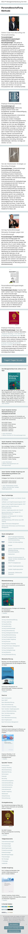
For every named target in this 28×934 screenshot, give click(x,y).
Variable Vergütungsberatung (15, 566)
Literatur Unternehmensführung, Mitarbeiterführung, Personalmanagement (16, 550)
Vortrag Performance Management (11, 645)
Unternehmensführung (7, 782)
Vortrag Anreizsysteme (8, 648)
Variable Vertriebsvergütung (15, 542)
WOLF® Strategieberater (14, 562)
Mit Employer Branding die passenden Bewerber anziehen (13, 342)
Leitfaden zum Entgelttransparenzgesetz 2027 (14, 502)
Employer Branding (6, 767)
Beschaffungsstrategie (7, 854)
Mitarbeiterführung (6, 772)
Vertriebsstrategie (6, 846)
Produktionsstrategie (7, 850)
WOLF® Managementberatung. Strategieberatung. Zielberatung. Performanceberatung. (16, 538)
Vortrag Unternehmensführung (9, 619)
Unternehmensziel (6, 789)
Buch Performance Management (10, 722)
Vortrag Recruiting (6, 624)
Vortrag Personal (6, 641)
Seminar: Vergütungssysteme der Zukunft (12, 510)
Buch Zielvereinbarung (7, 704)
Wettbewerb (5, 793)
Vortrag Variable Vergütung (9, 639)
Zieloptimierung (6, 796)
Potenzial (4, 776)
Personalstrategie (6, 843)
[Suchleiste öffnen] (21, 1)
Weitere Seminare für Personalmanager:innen (14, 435)
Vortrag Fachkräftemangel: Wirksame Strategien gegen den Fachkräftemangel (12, 232)
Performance (5, 774)
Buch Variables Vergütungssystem (10, 709)
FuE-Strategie (5, 859)
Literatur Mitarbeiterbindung (9, 711)
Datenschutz (11, 554)
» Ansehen (4, 613)
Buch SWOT (5, 700)
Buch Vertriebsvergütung (8, 713)
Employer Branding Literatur (11, 328)
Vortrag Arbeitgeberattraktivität (10, 632)
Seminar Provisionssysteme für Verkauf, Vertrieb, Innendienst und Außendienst (17, 559)
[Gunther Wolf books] (10, 912)
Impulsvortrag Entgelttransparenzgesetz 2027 (13, 504)
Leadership (4, 863)
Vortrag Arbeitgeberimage (8, 650)
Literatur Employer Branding (9, 706)
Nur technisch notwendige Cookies (14, 927)
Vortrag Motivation (6, 626)
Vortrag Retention (6, 652)
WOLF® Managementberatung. (11, 2)
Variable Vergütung (6, 791)
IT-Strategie (5, 861)
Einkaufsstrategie (6, 852)
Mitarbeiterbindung (6, 769)
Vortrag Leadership (7, 622)
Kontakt (10, 545)
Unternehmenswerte (7, 787)
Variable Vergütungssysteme (15, 569)
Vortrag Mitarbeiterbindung (9, 635)
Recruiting (4, 778)
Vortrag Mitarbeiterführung (9, 654)
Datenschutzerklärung (14, 931)
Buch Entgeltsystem (7, 719)
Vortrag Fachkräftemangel (8, 628)
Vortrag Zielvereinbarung (8, 630)
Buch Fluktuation (6, 715)
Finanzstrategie (6, 856)
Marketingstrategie (6, 848)
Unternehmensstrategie (8, 841)
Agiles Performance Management (10, 523)
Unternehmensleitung (7, 785)
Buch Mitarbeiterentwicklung (9, 717)
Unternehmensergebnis (8, 780)
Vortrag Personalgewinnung (9, 637)
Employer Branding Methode (11, 104)
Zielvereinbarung (6, 798)
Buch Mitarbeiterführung (8, 702)
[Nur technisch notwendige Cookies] (26, 924)
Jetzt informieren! (7, 433)
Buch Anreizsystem (6, 698)
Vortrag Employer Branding (9, 643)
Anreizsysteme (5, 765)
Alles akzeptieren (14, 924)
